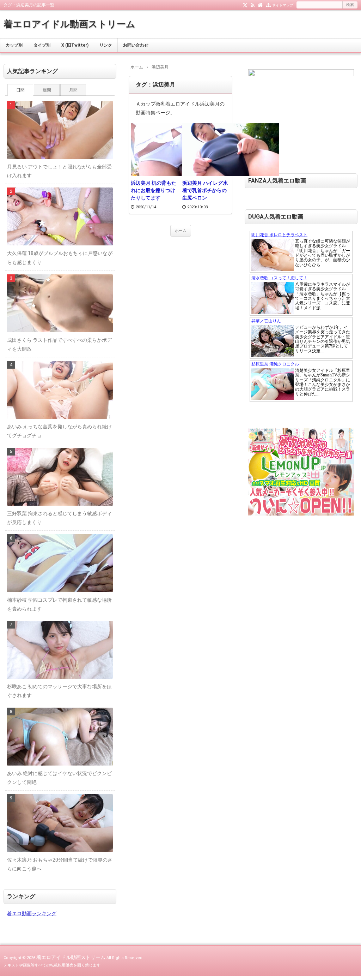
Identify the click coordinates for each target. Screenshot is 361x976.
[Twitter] (245, 4)
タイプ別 (41, 45)
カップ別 (14, 45)
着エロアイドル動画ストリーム (69, 24)
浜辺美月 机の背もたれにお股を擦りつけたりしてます (153, 190)
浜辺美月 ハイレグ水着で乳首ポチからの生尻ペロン (205, 190)
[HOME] (260, 4)
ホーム (180, 230)
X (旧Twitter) (74, 45)
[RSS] (253, 4)
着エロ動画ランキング (31, 913)
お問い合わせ (135, 45)
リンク (105, 45)
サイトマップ (282, 5)
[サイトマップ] (268, 4)
